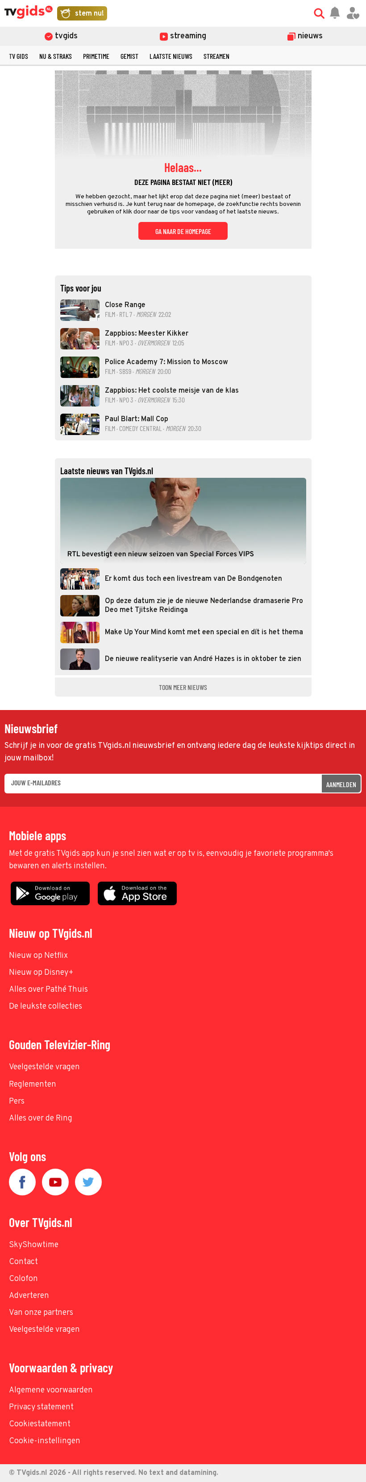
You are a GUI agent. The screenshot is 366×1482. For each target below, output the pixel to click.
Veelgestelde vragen (44, 1067)
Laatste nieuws (171, 56)
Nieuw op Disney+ (41, 973)
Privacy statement (41, 1407)
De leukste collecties (45, 1007)
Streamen (216, 56)
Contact (23, 1262)
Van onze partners (41, 1313)
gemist (129, 56)
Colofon (23, 1279)
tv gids (18, 56)
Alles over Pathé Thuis (48, 990)
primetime (96, 56)
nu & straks (55, 56)
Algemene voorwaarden (51, 1390)
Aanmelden (341, 784)
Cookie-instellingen (44, 1441)
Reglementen (32, 1085)
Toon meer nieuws (183, 687)
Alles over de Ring (40, 1118)
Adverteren (29, 1296)
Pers (17, 1101)
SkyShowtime (33, 1245)
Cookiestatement (40, 1424)
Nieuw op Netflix (38, 956)
